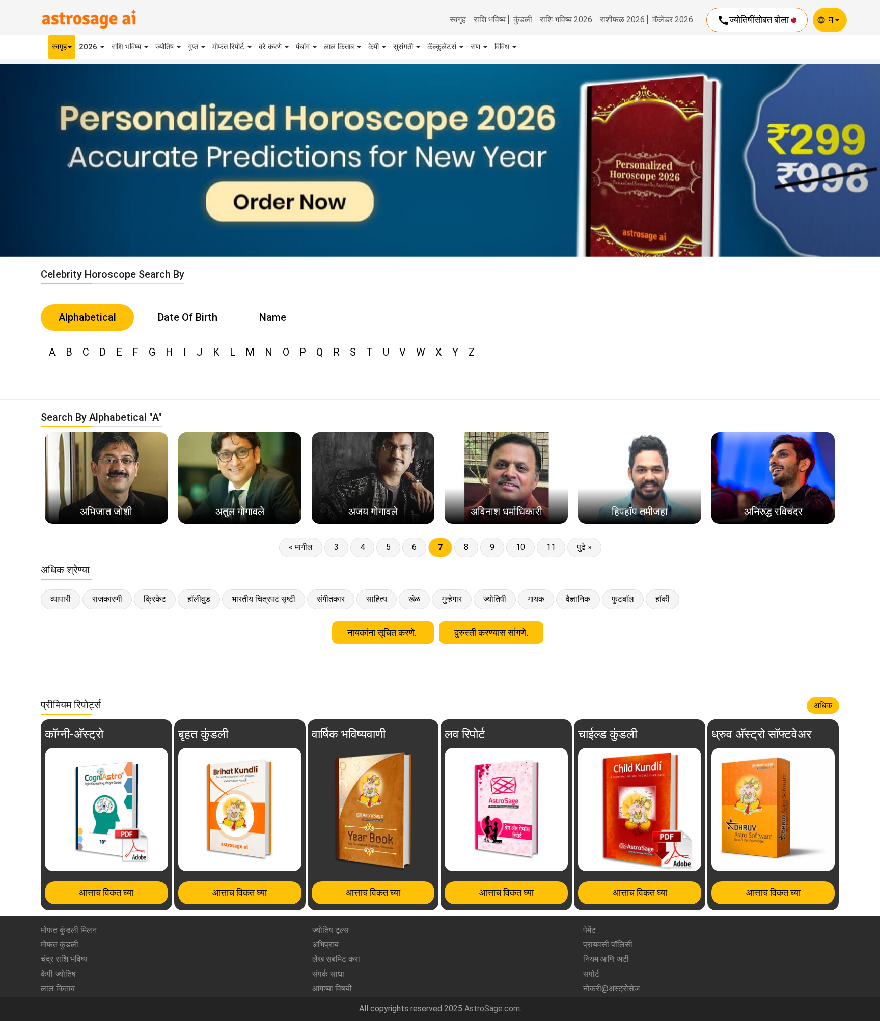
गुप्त (194, 46)
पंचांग (304, 46)
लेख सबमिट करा (336, 959)
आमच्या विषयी (332, 988)
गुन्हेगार (452, 599)
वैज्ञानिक (578, 599)
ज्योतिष (165, 46)
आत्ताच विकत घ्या (106, 892)
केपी (374, 46)
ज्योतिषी (494, 599)
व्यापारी (60, 599)
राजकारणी (107, 599)
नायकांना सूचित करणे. (383, 632)
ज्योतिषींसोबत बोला (754, 20)
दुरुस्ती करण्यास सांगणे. (491, 632)
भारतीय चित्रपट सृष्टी (263, 599)
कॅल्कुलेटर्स (442, 46)
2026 (89, 46)
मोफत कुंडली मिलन (69, 930)
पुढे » (584, 547)
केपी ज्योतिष (58, 974)
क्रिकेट (155, 599)
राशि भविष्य (490, 19)
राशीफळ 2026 (622, 19)
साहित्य (376, 599)
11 (551, 547)
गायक (536, 599)
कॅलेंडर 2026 (672, 19)
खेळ (414, 599)
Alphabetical (87, 317)
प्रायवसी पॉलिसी (607, 944)
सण (476, 46)
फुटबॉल (623, 599)
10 (520, 547)
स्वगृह (458, 19)
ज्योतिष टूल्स (330, 930)
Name (272, 317)
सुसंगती (404, 46)
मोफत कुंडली (59, 944)
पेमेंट (589, 930)
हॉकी (662, 599)
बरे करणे (271, 46)
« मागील (301, 547)
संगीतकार (331, 599)
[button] (66, 160)
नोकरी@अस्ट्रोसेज (611, 988)
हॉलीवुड (198, 599)
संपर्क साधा (328, 974)
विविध (502, 46)
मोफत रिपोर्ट (229, 46)
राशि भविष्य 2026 (566, 19)
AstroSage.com (492, 1008)
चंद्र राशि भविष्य (64, 959)
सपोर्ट (591, 974)
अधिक (823, 705)
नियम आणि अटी (606, 959)
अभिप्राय (325, 944)
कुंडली (522, 19)
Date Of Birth (187, 317)
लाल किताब (340, 46)
